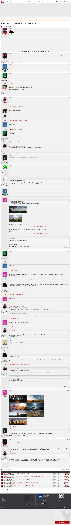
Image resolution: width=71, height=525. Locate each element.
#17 (69, 263)
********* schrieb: (12, 430)
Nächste (9, 26)
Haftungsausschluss (5, 496)
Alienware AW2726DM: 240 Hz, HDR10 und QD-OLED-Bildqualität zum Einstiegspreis (20, 473)
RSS (26, 504)
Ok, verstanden (62, 522)
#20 (69, 296)
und (14, 36)
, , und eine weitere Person (20, 364)
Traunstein (6, 81)
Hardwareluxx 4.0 (3, 507)
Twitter (27, 500)
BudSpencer (66, 483)
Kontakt (3, 498)
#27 (69, 390)
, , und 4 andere (17, 153)
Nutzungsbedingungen (56, 507)
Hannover (7, 349)
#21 (69, 304)
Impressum (4, 494)
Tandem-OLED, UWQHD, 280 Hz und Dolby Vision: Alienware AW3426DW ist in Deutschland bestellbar (23, 476)
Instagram (27, 502)
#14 (69, 189)
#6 (69, 97)
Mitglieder (11, 17)
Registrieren (16, 17)
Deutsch (9, 507)
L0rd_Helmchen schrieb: (13, 368)
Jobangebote (4, 500)
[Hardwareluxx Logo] (6, 1)
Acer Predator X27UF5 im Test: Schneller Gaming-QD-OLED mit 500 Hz (17, 479)
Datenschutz (4, 495)
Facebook (27, 495)
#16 (69, 251)
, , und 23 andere (19, 120)
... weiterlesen (17, 31)
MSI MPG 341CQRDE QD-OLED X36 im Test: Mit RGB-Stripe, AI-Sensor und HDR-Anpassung (21, 482)
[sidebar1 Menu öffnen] (69, 1)
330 (6, 26)
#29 (69, 439)
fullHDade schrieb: (12, 311)
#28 (69, 428)
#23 (69, 328)
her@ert (66, 477)
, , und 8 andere (17, 106)
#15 (69, 198)
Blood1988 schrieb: (12, 178)
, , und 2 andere (18, 338)
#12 (69, 165)
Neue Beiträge (6, 17)
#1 (69, 28)
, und (16, 141)
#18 (69, 272)
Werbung (3, 501)
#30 (69, 451)
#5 (69, 85)
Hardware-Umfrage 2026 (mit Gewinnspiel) (19, 19)
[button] (23, 1)
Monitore (13, 474)
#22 (69, 320)
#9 (69, 131)
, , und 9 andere (20, 294)
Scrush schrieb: (12, 330)
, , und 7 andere (17, 129)
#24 (69, 340)
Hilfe (64, 507)
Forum (2, 17)
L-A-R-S (67, 480)
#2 (69, 53)
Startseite (67, 507)
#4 (69, 73)
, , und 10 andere (16, 426)
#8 (69, 122)
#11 (69, 155)
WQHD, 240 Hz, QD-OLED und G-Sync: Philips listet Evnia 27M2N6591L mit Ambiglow (20, 485)
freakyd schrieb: (12, 237)
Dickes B (7, 185)
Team (3, 499)
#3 (69, 64)
